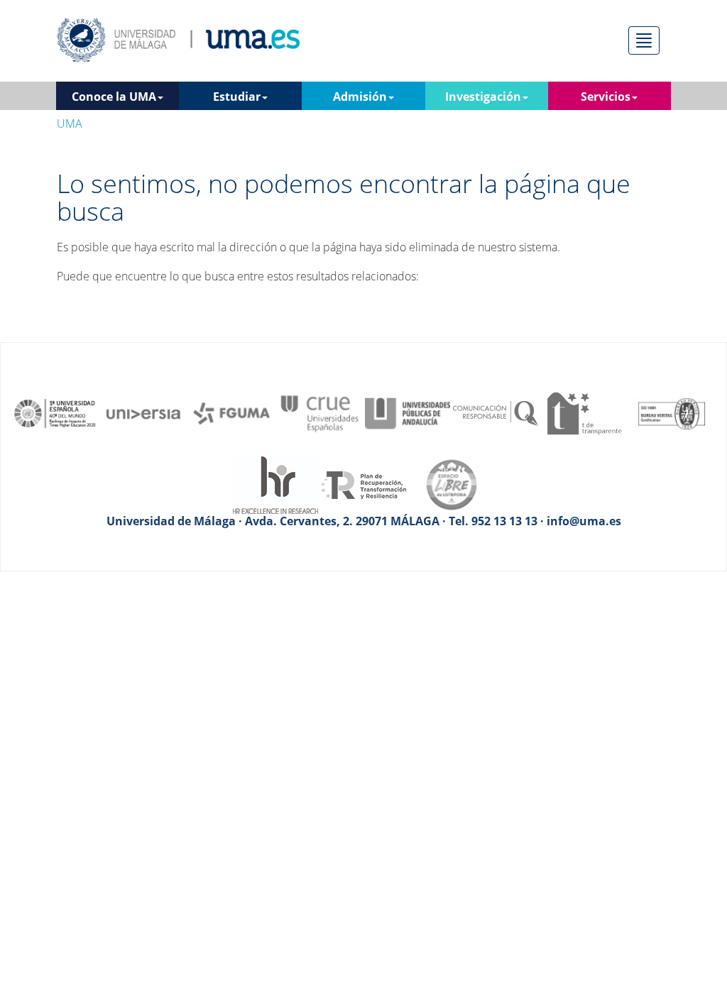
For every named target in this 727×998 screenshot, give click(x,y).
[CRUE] (319, 412)
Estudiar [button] (237, 96)
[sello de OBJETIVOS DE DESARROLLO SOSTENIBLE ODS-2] (55, 412)
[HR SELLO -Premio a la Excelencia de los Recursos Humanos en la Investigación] (275, 484)
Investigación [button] (483, 96)
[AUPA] (407, 412)
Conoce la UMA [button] (114, 96)
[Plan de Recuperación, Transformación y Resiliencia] (363, 484)
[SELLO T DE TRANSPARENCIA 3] (583, 412)
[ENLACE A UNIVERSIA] (143, 412)
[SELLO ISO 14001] (671, 412)
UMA (69, 123)
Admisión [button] (360, 96)
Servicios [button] (605, 96)
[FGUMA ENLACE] (231, 412)
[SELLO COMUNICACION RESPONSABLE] (495, 412)
